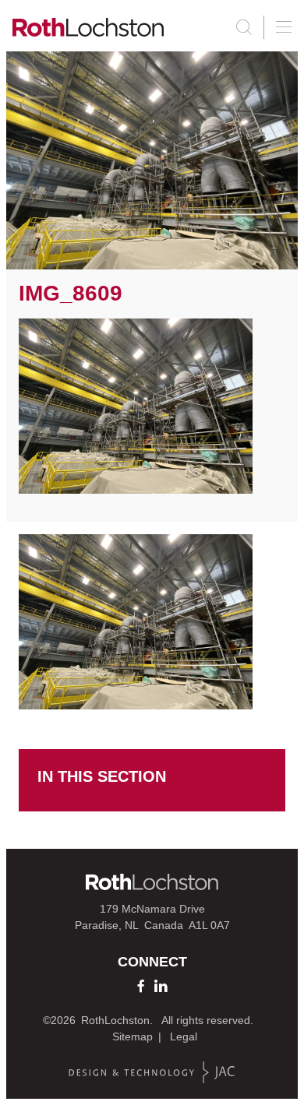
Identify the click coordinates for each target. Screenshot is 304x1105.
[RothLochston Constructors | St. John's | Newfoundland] (88, 27)
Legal (183, 1036)
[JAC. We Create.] (152, 1072)
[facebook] (140, 986)
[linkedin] (160, 986)
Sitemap (132, 1036)
